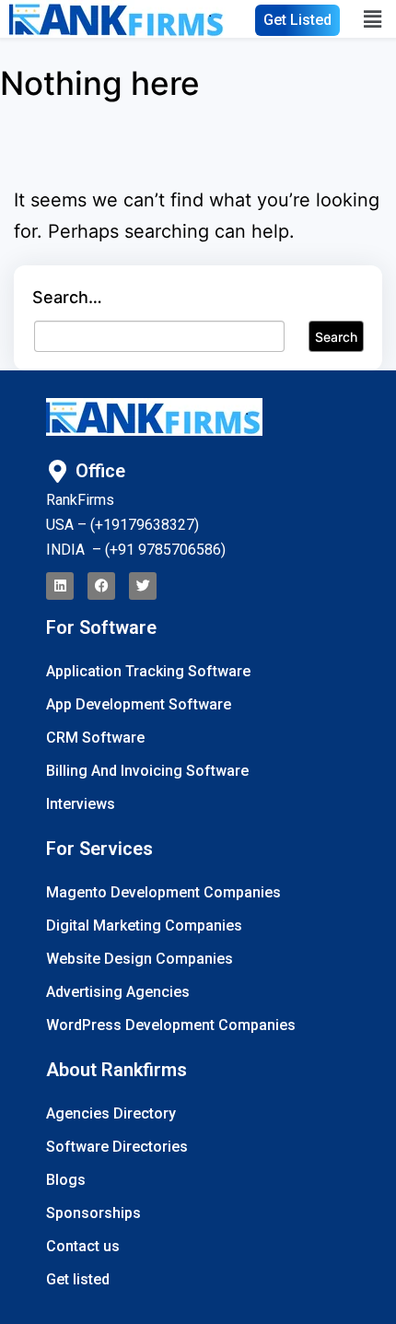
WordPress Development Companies (171, 1025)
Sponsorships (93, 1213)
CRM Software (95, 737)
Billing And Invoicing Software (147, 770)
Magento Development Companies (163, 892)
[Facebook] (101, 586)
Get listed (78, 1279)
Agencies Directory (111, 1113)
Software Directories (117, 1146)
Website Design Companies (139, 958)
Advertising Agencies (118, 992)
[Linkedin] (60, 586)
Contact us (83, 1246)
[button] (376, 19)
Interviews (80, 804)
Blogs (66, 1180)
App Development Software (138, 704)
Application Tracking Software (148, 671)
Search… (67, 297)
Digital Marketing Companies (144, 925)
